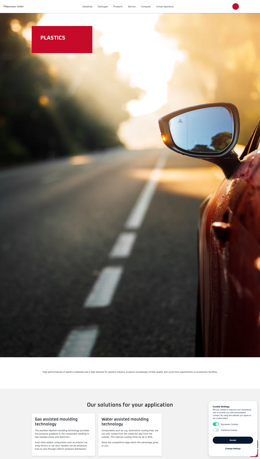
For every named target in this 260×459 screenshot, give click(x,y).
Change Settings (233, 448)
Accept (233, 440)
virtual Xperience (165, 6)
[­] (235, 6)
